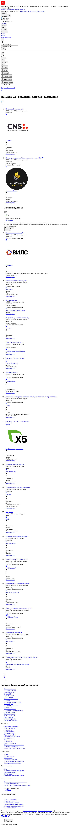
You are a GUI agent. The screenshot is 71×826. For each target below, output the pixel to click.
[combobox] (9, 44)
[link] (4, 29)
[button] (3, 34)
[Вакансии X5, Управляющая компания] (37, 437)
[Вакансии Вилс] (37, 252)
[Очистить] (3, 48)
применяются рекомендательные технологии (37, 811)
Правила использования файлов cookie (32, 11)
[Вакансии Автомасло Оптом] (37, 179)
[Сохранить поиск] (2, 53)
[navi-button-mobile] (2, 39)
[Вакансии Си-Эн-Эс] (37, 127)
